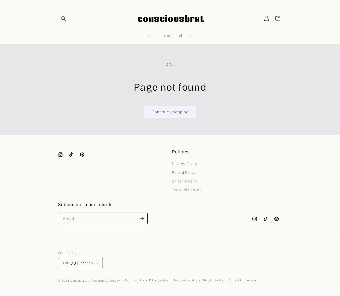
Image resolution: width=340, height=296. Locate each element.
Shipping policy (213, 280)
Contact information (242, 280)
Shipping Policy (185, 181)
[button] (63, 18)
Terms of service (185, 280)
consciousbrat (81, 280)
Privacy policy (159, 280)
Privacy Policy (184, 164)
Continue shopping (170, 112)
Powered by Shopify (105, 280)
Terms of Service (187, 190)
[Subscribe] (141, 218)
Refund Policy (184, 172)
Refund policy (134, 280)
